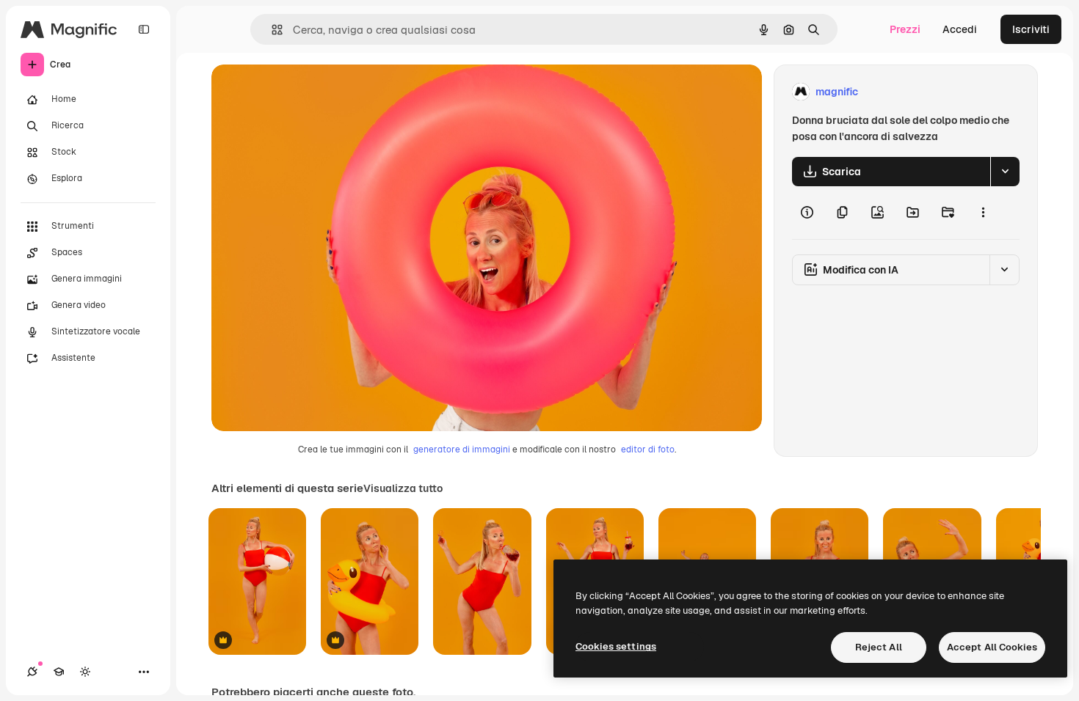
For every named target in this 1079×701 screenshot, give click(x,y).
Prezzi (905, 29)
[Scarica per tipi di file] (1005, 171)
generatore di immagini (461, 449)
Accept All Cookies (992, 647)
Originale (308, 92)
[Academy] (58, 671)
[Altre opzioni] (983, 212)
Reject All (878, 647)
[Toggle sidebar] (144, 29)
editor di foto (648, 449)
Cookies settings (615, 646)
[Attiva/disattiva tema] (85, 671)
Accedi (959, 29)
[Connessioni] (32, 671)
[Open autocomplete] (271, 29)
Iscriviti (1031, 29)
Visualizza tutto (403, 488)
